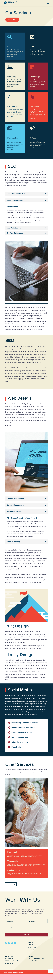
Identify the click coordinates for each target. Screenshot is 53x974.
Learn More (10, 56)
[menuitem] (48, 3)
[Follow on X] (9, 943)
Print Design (31, 949)
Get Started (12, 19)
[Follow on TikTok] (15, 943)
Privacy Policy (9, 963)
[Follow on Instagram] (12, 943)
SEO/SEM (30, 944)
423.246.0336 (9, 958)
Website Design (32, 947)
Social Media (31, 952)
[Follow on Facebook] (6, 943)
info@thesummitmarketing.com (13, 961)
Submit (26, 935)
